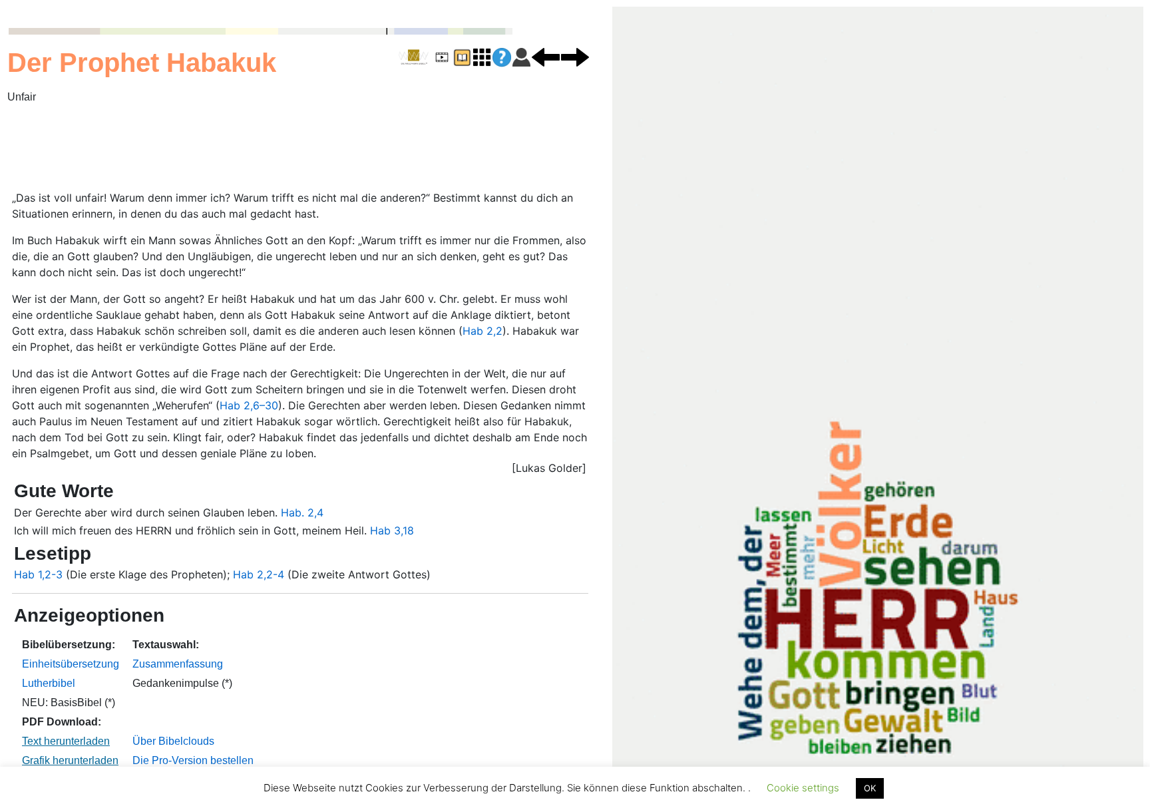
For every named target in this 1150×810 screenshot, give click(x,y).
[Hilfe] (501, 57)
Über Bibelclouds (173, 741)
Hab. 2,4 (302, 512)
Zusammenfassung (177, 664)
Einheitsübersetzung (70, 664)
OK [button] (870, 788)
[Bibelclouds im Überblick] (482, 56)
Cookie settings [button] (803, 787)
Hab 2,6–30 (249, 405)
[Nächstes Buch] (575, 56)
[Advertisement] (323, 148)
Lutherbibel (48, 683)
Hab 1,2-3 (38, 574)
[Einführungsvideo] (442, 56)
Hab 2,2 (482, 330)
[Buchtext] (462, 56)
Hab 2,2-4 (258, 574)
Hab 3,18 (392, 530)
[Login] (521, 56)
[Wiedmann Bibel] (413, 57)
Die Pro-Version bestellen (193, 760)
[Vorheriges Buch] (545, 56)
